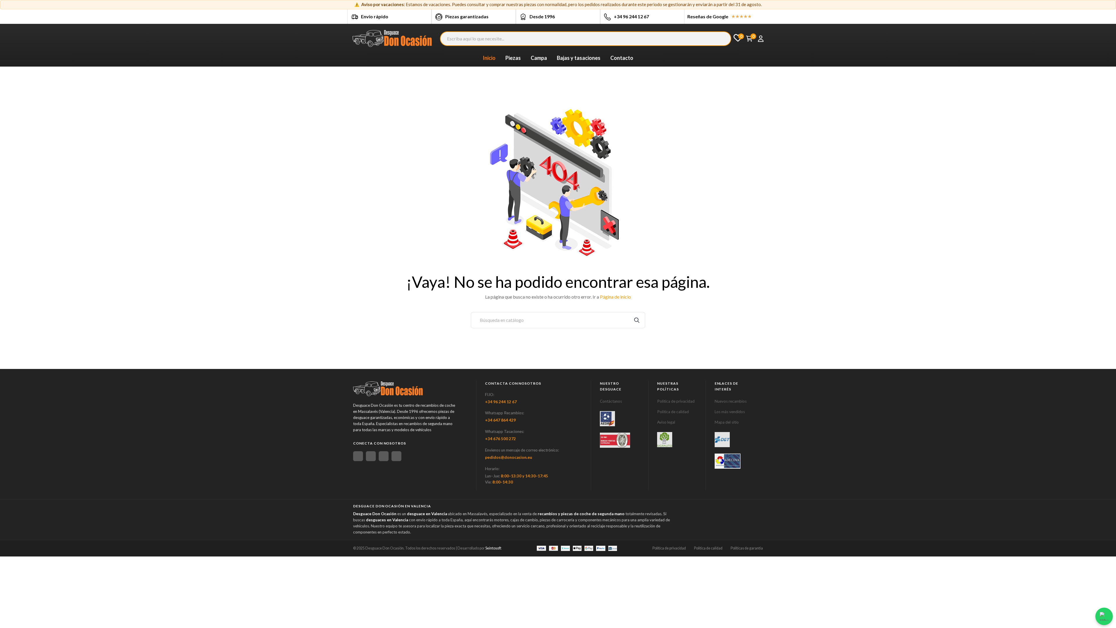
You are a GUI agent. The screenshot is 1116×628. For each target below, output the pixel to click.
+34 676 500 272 (500, 438)
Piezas (513, 58)
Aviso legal (666, 422)
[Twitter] (384, 456)
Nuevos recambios (731, 401)
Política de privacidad (676, 401)
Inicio (489, 58)
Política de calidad (673, 411)
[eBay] (371, 456)
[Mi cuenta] (760, 38)
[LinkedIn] (396, 456)
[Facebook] (358, 456)
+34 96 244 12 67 (631, 16)
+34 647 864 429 (500, 420)
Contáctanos (611, 401)
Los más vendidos (730, 411)
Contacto (621, 58)
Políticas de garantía (747, 548)
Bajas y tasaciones (578, 58)
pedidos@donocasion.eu (508, 457)
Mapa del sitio (727, 422)
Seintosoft (493, 548)
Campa (539, 58)
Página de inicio (615, 296)
